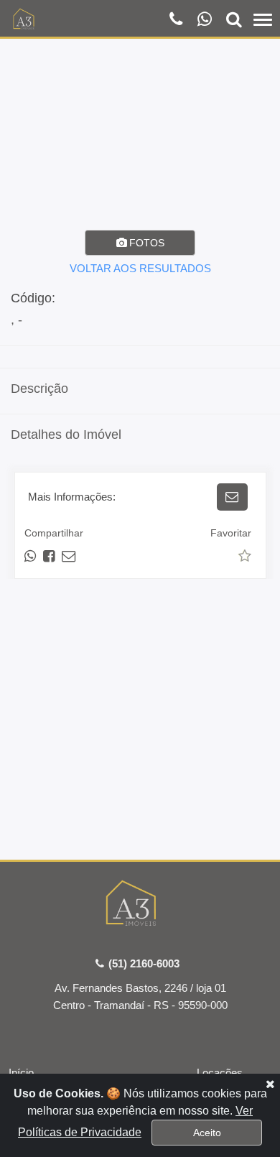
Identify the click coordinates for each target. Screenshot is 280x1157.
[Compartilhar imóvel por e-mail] (68, 556)
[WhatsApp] (205, 20)
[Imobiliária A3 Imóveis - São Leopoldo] (140, 906)
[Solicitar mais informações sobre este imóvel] (232, 497)
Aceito (207, 1132)
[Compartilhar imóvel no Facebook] (50, 556)
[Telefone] (177, 20)
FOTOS (145, 242)
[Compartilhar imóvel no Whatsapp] (31, 556)
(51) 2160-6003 (142, 963)
